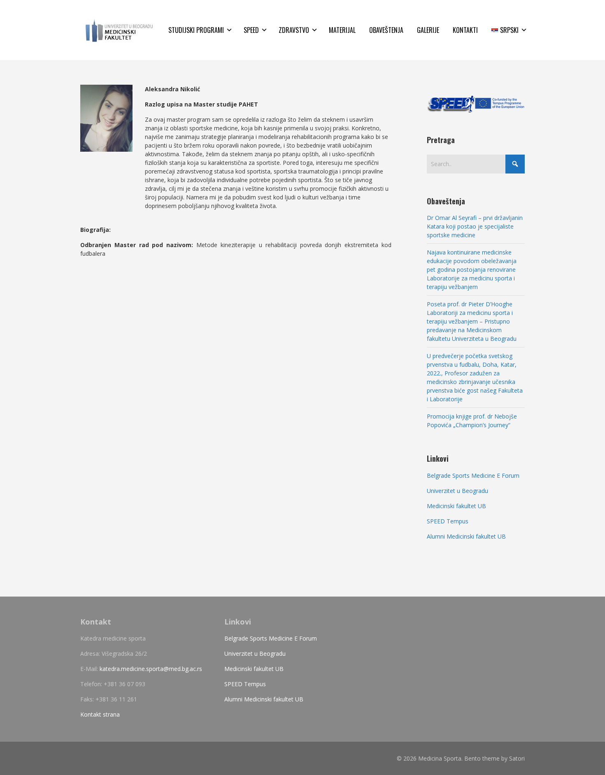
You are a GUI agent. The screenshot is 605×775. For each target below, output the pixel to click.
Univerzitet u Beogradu (457, 491)
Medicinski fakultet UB (456, 506)
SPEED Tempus (447, 521)
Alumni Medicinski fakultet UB (466, 536)
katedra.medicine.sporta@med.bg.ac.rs (151, 669)
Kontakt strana (100, 714)
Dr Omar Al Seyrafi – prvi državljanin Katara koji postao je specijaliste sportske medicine (475, 226)
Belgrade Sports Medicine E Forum (473, 475)
